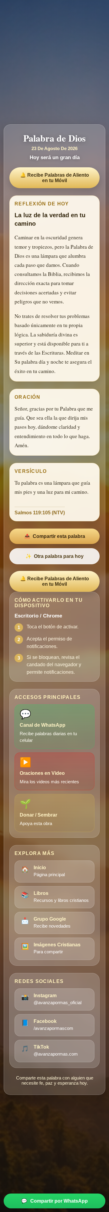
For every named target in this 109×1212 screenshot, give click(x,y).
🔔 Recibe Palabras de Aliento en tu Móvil (54, 177)
